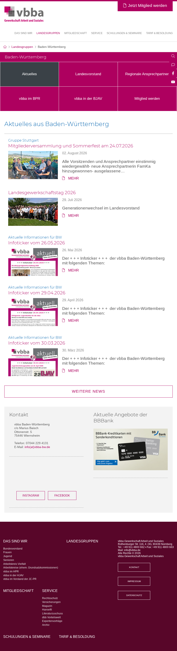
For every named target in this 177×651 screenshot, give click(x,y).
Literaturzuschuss (52, 613)
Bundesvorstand (12, 548)
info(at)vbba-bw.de (37, 447)
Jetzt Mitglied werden (147, 5)
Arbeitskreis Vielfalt (14, 563)
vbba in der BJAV (88, 99)
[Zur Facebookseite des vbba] (173, 73)
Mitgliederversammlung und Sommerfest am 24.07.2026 (70, 145)
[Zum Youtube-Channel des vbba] (173, 82)
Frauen (7, 552)
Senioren (8, 560)
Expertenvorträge (52, 621)
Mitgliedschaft (75, 33)
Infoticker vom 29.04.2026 (36, 292)
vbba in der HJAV (13, 575)
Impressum (134, 581)
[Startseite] (4, 46)
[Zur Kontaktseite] (173, 65)
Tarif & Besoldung (159, 33)
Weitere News (88, 391)
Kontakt (134, 567)
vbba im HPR (11, 571)
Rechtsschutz (50, 598)
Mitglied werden (147, 99)
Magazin (47, 605)
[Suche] (173, 56)
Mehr (73, 178)
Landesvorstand (88, 74)
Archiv (45, 624)
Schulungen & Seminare (124, 33)
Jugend (7, 556)
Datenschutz (134, 595)
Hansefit (47, 609)
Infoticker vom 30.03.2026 (36, 343)
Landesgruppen (48, 33)
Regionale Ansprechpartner (147, 74)
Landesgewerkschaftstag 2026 (42, 192)
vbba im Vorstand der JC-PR (19, 579)
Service (50, 591)
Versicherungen (51, 602)
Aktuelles (29, 74)
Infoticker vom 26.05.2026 (36, 242)
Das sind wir (15, 541)
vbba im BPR (29, 99)
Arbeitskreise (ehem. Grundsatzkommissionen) (30, 567)
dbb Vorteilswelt (51, 617)
